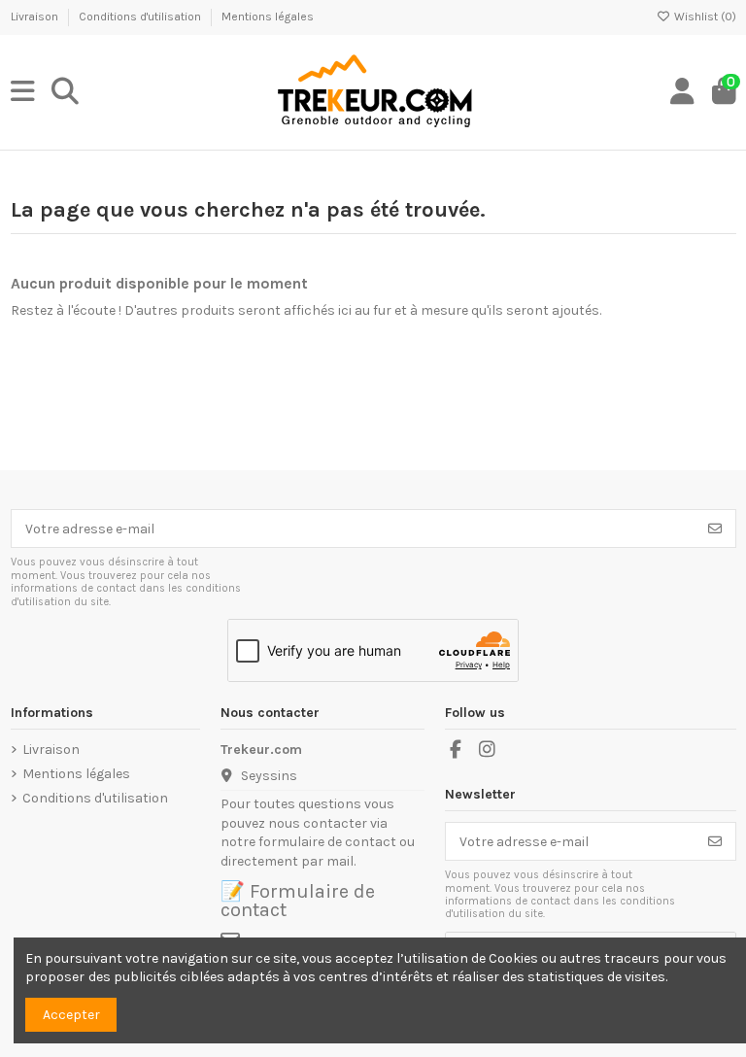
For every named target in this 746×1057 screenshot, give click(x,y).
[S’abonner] (715, 528)
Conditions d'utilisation (141, 16)
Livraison (36, 16)
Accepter (71, 1014)
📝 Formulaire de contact (297, 901)
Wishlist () (703, 16)
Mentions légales (267, 16)
